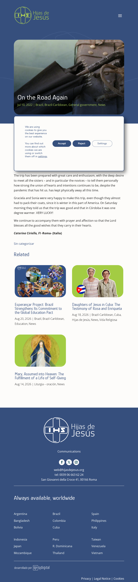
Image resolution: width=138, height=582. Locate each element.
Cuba (117, 315)
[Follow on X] (69, 462)
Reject (81, 143)
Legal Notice (102, 579)
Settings (102, 143)
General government (82, 105)
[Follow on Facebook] (62, 462)
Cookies (119, 579)
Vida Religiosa (108, 320)
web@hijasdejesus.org (69, 470)
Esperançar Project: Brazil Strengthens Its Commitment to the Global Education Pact (38, 308)
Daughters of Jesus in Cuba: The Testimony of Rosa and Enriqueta (97, 306)
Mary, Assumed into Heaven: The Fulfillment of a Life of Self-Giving (40, 376)
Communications (69, 451)
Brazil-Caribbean (56, 105)
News (101, 105)
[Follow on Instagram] (76, 462)
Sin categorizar (24, 244)
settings (42, 156)
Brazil (39, 105)
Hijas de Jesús (81, 320)
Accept (62, 143)
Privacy (86, 579)
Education (21, 324)
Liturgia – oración (45, 384)
